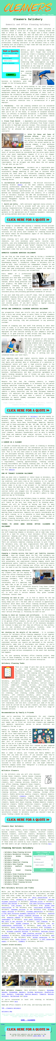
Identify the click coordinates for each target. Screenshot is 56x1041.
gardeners (5, 935)
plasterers (38, 917)
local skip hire (44, 925)
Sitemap (3, 1024)
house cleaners (23, 780)
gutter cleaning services (29, 915)
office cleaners (17, 786)
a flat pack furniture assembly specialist (18, 913)
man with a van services (12, 921)
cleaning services (9, 792)
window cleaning (22, 923)
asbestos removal (13, 917)
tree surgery (16, 905)
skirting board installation (29, 929)
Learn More (37, 1036)
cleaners (44, 264)
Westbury (10, 994)
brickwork (48, 927)
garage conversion (40, 937)
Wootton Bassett (31, 994)
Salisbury (34, 416)
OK (43, 1036)
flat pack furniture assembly (40, 903)
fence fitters (20, 939)
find (7, 830)
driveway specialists (34, 911)
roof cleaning (41, 921)
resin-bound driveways (42, 907)
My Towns (4, 1035)
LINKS (34, 14)
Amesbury (22, 992)
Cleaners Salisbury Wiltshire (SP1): (17, 29)
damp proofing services (32, 933)
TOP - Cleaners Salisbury (11, 1008)
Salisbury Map (7, 1011)
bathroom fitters (47, 931)
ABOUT (38, 14)
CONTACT (44, 14)
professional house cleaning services (32, 671)
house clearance (17, 927)
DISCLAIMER (51, 14)
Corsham (30, 992)
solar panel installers (33, 919)
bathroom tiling (36, 901)
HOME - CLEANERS (28, 1020)
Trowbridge (19, 994)
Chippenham (13, 992)
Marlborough (14, 996)
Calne (25, 996)
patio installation (39, 897)
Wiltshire (33, 990)
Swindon (4, 992)
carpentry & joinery (24, 899)
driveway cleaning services (17, 931)
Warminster (39, 992)
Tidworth (43, 994)
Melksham (50, 990)
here (49, 844)
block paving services (30, 935)
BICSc (20, 185)
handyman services (18, 909)
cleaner (15, 812)
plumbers (22, 941)
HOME (29, 14)
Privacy (53, 1024)
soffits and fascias (9, 903)
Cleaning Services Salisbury (17, 848)
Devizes (51, 994)
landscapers (6, 919)
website (12, 469)
